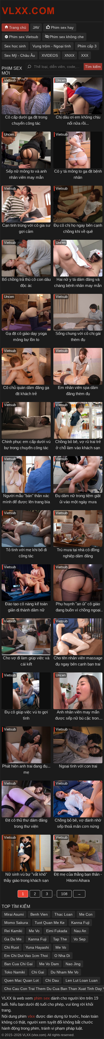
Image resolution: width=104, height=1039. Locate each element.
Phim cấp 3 (87, 46)
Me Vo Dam (49, 964)
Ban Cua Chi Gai (18, 964)
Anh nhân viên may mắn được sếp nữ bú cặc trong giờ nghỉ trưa (78, 718)
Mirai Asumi (14, 914)
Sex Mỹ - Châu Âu (19, 55)
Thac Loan (63, 914)
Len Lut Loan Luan (82, 980)
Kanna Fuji (80, 922)
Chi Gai (37, 972)
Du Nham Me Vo (64, 972)
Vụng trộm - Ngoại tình (52, 46)
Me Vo (34, 931)
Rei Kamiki (13, 931)
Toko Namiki (14, 972)
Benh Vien (39, 914)
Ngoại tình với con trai (78, 766)
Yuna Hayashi (37, 947)
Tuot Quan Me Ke (50, 922)
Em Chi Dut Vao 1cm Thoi (26, 955)
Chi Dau (52, 980)
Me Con (86, 914)
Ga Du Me (13, 939)
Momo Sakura (16, 922)
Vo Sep (80, 939)
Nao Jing (73, 964)
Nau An (80, 931)
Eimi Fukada (56, 931)
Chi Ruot (11, 947)
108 (64, 894)
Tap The (60, 939)
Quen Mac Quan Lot (21, 980)
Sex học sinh (15, 46)
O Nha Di (62, 955)
